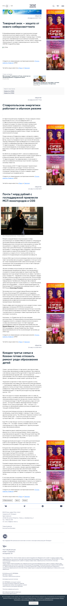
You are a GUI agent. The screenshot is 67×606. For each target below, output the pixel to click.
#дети (17, 500)
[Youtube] (61, 506)
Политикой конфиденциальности (44, 599)
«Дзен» (20, 68)
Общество (38, 16)
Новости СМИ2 (9, 91)
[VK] (6, 506)
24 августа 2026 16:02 (35, 347)
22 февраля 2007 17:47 (35, 18)
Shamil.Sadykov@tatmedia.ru (10, 593)
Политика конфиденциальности (11, 589)
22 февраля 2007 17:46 (35, 100)
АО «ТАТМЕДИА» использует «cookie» (12, 582)
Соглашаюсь (33, 603)
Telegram (27, 68)
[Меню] (63, 6)
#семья (25, 500)
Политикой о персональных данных (24, 599)
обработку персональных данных (54, 598)
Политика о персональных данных (11, 576)
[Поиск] (53, 6)
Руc (4, 6)
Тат (12, 6)
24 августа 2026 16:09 (35, 189)
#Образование (7, 500)
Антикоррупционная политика (10, 579)
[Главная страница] (33, 6)
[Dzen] (42, 506)
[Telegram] (24, 506)
